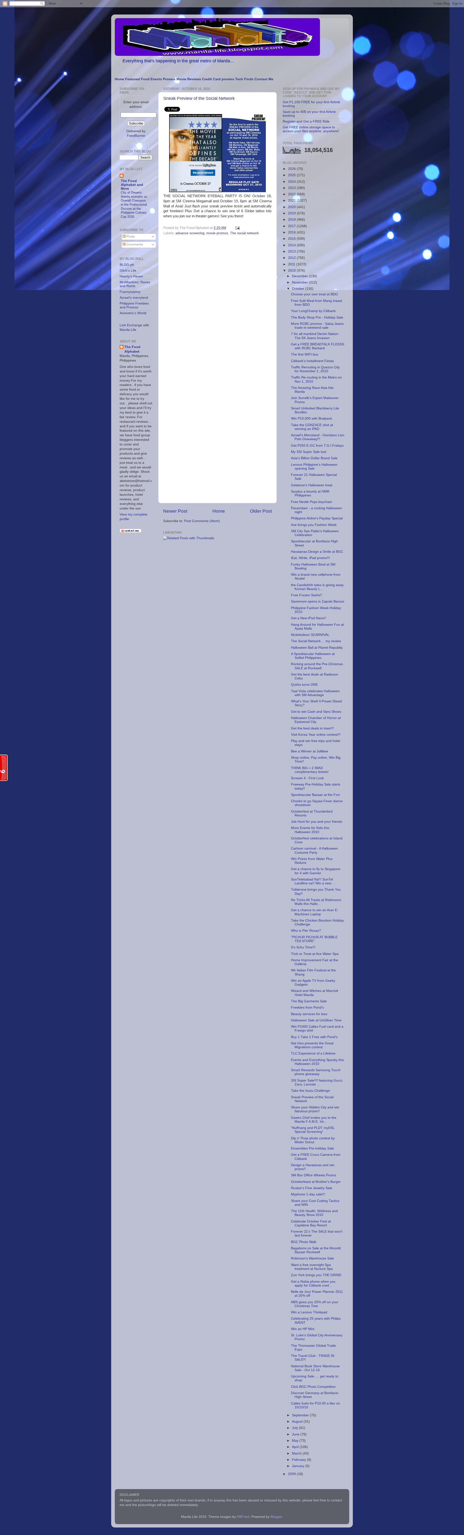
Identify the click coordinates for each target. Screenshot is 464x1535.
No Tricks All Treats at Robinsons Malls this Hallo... (316, 902)
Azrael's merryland (134, 297)
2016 (292, 232)
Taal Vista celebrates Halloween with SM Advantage (315, 693)
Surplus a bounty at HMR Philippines (310, 493)
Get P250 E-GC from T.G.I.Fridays (317, 445)
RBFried (243, 1517)
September (301, 1415)
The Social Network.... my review (316, 641)
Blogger (276, 1517)
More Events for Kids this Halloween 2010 (310, 830)
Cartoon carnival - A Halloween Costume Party (314, 850)
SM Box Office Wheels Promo (313, 1175)
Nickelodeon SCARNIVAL (310, 635)
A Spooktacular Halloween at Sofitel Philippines (313, 656)
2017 (292, 226)
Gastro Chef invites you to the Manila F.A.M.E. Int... (313, 1119)
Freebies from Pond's (307, 1007)
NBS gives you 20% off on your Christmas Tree (314, 1304)
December (300, 276)
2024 (292, 181)
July (295, 1428)
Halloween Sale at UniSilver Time (316, 1020)
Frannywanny (130, 292)
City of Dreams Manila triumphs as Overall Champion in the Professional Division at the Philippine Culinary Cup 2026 (134, 204)
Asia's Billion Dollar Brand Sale (314, 458)
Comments (134, 244)
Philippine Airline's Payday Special (317, 518)
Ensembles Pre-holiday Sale (312, 1148)
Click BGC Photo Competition (313, 1387)
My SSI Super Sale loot (308, 452)
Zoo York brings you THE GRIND (316, 1275)
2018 (292, 219)
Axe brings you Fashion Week (314, 525)
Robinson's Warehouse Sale (312, 1258)
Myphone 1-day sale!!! (308, 1194)
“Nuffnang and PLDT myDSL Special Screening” (312, 1130)
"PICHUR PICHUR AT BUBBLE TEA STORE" (314, 939)
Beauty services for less (309, 1014)
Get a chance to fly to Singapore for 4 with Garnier (315, 871)
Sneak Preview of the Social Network (199, 98)
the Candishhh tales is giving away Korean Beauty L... (317, 587)
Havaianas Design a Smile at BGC (317, 551)
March (297, 1453)
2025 (292, 175)
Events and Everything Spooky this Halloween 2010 (317, 1062)
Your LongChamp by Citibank (313, 311)
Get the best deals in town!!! (312, 728)
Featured (132, 79)
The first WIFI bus (304, 354)
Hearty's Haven (131, 276)
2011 (292, 264)
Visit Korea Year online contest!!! (316, 734)
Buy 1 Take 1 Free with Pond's (314, 1037)
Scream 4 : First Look (307, 778)
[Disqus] (217, 303)
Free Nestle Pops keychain (311, 502)
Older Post (261, 511)
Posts (130, 236)
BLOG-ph (127, 265)
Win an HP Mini (302, 1329)
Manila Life (128, 330)
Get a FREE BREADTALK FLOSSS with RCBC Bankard (317, 346)
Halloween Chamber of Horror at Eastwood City (316, 720)
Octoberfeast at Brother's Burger (316, 1182)
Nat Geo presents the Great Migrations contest (312, 1045)
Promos (169, 79)
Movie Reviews (188, 79)
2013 (292, 251)
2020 (292, 207)
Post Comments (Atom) (202, 521)
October (298, 289)
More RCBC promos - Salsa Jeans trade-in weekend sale (317, 325)
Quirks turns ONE (304, 684)
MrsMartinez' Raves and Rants (135, 284)
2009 (292, 1474)
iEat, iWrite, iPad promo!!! (310, 558)
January (298, 1466)
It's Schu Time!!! (303, 947)
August (298, 1421)
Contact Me (263, 79)
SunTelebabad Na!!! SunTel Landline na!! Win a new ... (313, 881)
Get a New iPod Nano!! (308, 618)
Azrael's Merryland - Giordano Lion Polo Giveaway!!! (317, 437)
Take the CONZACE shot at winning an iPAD (312, 427)
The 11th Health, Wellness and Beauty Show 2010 (314, 1213)
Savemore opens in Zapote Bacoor (317, 601)
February (299, 1460)
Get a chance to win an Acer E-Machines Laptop (314, 912)
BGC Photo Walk (303, 1242)
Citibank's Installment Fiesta (312, 361)
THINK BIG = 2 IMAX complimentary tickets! (310, 770)
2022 (292, 194)
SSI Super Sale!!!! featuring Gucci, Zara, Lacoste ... (317, 1082)
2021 (292, 200)
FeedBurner (136, 136)
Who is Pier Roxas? (306, 930)
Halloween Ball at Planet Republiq (316, 647)
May (295, 1440)
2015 (292, 238)
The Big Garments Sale (309, 1001)
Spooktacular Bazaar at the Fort (315, 795)
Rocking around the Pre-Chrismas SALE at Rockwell (317, 666)
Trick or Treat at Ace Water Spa (315, 954)
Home (119, 79)
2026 (292, 169)
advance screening (189, 233)
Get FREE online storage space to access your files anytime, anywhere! (311, 129)
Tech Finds (244, 79)
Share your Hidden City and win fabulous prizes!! (315, 1109)
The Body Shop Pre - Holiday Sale (317, 317)
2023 (292, 188)
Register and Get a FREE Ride (306, 121)
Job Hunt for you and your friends (316, 821)
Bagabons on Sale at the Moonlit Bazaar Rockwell (316, 1250)
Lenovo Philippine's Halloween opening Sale (314, 466)
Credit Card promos (218, 79)
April (296, 1447)
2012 (292, 258)
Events (156, 79)
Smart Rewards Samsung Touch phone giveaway (316, 1072)
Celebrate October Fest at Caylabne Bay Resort (311, 1223)
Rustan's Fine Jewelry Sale (311, 1188)
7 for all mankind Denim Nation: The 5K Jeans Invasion (315, 336)
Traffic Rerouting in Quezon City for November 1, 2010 (315, 369)
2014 (292, 245)
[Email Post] (237, 228)
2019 (292, 213)
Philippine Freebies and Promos (134, 305)
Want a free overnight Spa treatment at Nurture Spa (312, 1267)
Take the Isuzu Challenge (310, 1090)
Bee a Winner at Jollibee (309, 751)
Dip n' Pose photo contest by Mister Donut (313, 1140)
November (300, 282)
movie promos (217, 233)
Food (145, 79)
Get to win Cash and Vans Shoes (316, 711)
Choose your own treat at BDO (314, 294)
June (296, 1434)
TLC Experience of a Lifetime (313, 1053)
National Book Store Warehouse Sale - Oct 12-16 (315, 1368)
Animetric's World (133, 313)
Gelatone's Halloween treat (311, 485)
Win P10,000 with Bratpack (311, 418)
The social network (244, 233)
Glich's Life (128, 270)
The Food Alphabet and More (132, 184)
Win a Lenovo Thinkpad (309, 1312)
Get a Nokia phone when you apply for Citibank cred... (313, 1283)
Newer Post (175, 511)
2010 (292, 270)
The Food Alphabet (132, 349)
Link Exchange (131, 325)
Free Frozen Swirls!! (306, 595)
